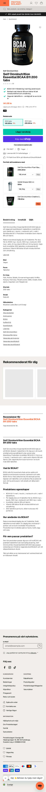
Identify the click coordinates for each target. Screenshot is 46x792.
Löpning (6, 329)
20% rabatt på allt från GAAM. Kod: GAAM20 (24, 14)
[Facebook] (4, 667)
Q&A (31, 219)
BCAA (5, 319)
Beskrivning (9, 219)
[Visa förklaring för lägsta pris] (23, 107)
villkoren (33, 653)
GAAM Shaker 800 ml (26, 182)
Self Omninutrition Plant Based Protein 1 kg (29, 167)
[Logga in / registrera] (31, 3)
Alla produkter (8, 313)
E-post (6, 642)
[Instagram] (9, 667)
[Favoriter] (36, 3)
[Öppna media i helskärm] (23, 45)
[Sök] (4, 9)
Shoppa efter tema (10, 335)
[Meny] (4, 3)
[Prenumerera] (39, 645)
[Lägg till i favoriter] (40, 27)
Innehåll (22, 219)
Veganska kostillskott (11, 341)
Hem (4, 19)
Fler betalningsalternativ (23, 145)
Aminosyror (7, 316)
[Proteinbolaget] (16, 3)
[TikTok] (14, 667)
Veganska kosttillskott (11, 344)
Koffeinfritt (7, 322)
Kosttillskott (13, 19)
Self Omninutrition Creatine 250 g (29, 197)
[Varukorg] (41, 3)
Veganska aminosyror (11, 338)
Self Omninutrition (10, 71)
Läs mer (6, 255)
